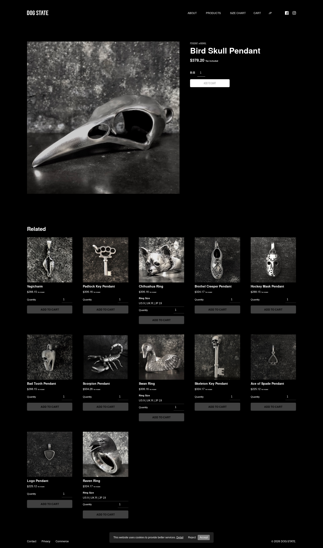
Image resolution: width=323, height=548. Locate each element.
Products (213, 12)
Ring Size (144, 298)
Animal (203, 43)
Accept (204, 537)
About (192, 13)
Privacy (46, 541)
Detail (179, 537)
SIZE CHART (238, 13)
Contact (31, 541)
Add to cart (210, 83)
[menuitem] (270, 12)
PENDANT (194, 43)
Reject (192, 537)
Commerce (62, 541)
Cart (257, 13)
